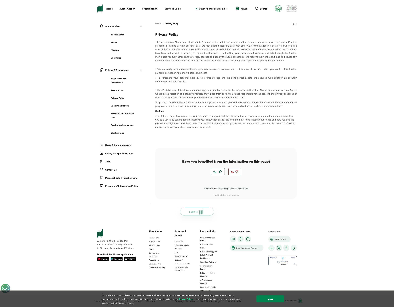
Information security (157, 267)
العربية (244, 8)
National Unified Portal (206, 246)
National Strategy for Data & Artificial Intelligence (208, 255)
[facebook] (286, 248)
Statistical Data (155, 263)
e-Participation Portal (206, 267)
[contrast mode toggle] (233, 239)
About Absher (127, 8)
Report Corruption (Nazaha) (182, 246)
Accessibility (154, 259)
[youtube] (271, 248)
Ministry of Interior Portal (207, 238)
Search (263, 8)
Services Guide (173, 8)
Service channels (181, 256)
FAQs (177, 252)
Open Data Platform (208, 261)
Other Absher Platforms (211, 8)
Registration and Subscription (181, 268)
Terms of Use (154, 245)
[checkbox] (218, 171)
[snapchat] (294, 248)
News (151, 248)
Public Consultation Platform (207, 274)
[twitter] (279, 248)
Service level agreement (154, 254)
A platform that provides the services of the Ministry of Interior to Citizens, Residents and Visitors (115, 244)
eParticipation (149, 8)
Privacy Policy (154, 241)
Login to (193, 211)
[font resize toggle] (240, 239)
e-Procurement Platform (206, 281)
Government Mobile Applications (208, 288)
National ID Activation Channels (183, 261)
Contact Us (179, 241)
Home (109, 8)
